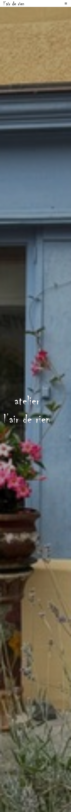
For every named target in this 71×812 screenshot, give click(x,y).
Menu (65, 3)
